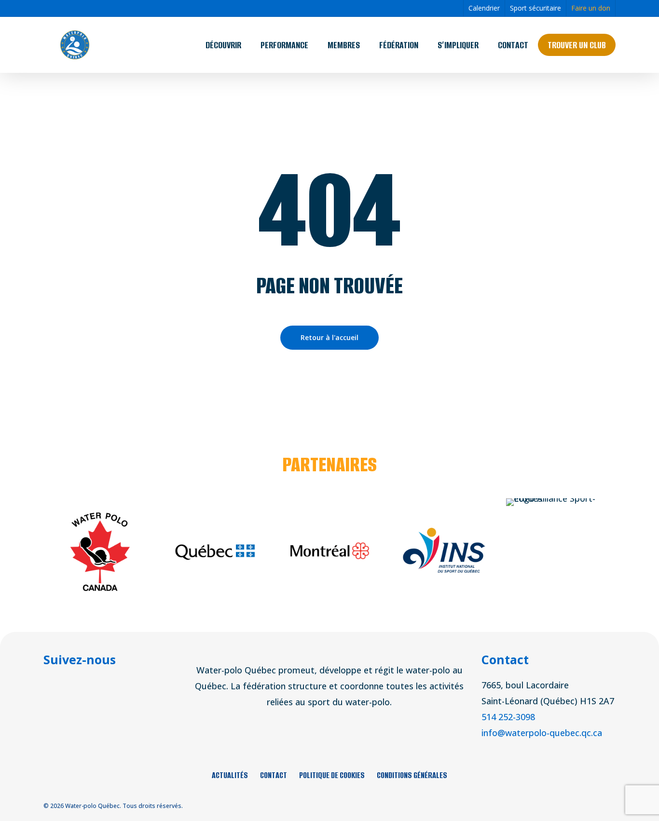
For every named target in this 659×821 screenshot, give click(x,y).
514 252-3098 (508, 717)
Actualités (230, 775)
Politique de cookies (332, 775)
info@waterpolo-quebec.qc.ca (541, 733)
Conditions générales (412, 775)
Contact (273, 775)
